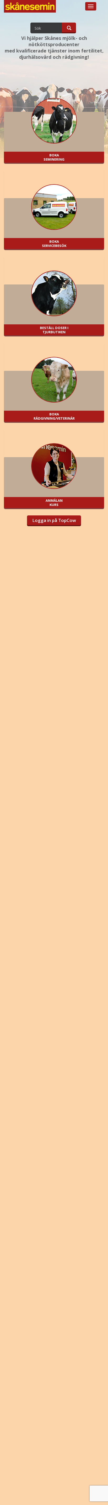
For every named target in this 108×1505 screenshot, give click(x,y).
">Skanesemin (30, 10)
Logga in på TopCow (54, 520)
